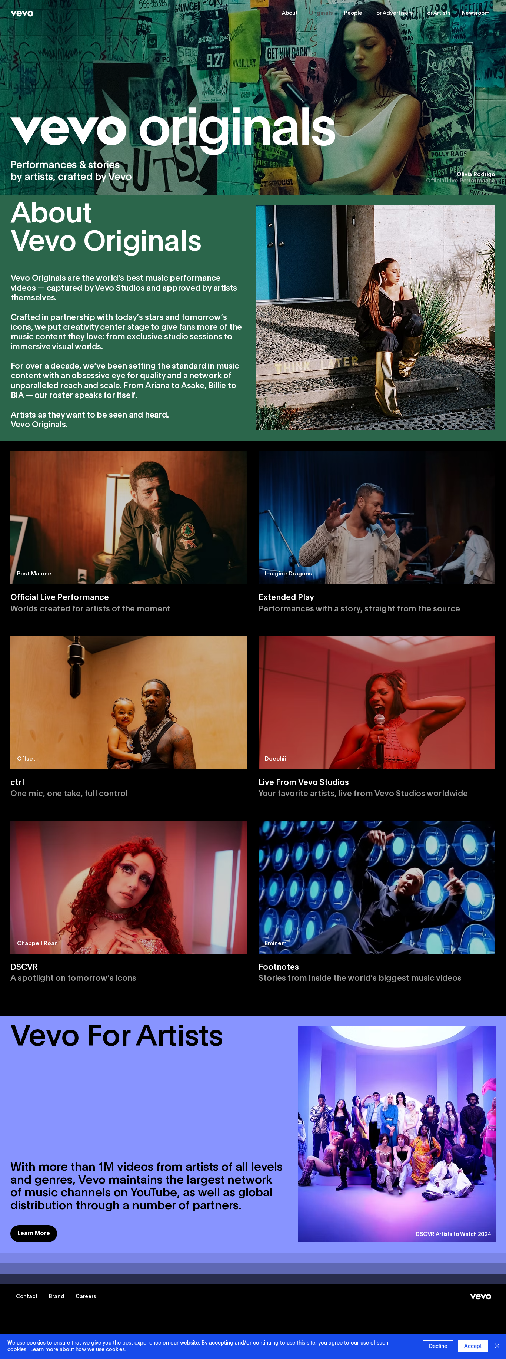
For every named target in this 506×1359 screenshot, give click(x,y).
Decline (438, 1346)
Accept (473, 1346)
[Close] (497, 1346)
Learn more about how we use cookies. (78, 1349)
